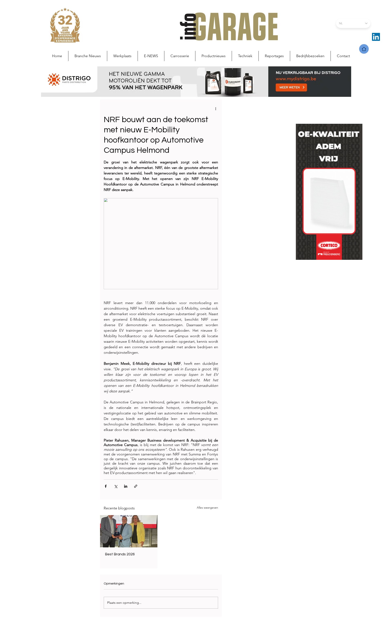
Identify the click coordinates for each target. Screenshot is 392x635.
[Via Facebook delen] (106, 486)
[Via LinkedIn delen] (126, 486)
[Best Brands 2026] (128, 531)
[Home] (364, 49)
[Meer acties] (215, 108)
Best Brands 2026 (120, 554)
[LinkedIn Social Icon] (376, 37)
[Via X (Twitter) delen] (116, 486)
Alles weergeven (207, 507)
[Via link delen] (136, 486)
